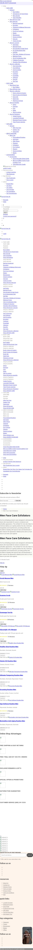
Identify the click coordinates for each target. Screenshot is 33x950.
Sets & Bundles (17, 17)
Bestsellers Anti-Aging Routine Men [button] (12, 721)
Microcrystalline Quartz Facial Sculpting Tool (15, 448)
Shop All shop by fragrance (10, 389)
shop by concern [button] (14, 43)
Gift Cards (6, 910)
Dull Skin (15, 52)
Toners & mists (17, 41)
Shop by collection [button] (15, 91)
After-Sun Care (17, 128)
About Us (5, 883)
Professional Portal (8, 908)
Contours (15, 73)
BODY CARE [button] (9, 83)
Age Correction (17, 66)
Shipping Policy (7, 887)
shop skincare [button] (13, 21)
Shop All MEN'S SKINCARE (10, 437)
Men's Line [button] (12, 135)
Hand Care (16, 99)
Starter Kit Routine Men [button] (8, 661)
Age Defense (16, 68)
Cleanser (15, 143)
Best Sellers (16, 12)
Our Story (9, 185)
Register (5, 214)
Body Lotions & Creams (19, 93)
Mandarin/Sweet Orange (19, 120)
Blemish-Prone (17, 46)
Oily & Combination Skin (19, 58)
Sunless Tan (16, 129)
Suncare (15, 39)
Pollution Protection (18, 60)
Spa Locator (9, 180)
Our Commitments (11, 193)
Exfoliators (16, 29)
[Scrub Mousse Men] (12, 574)
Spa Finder (6, 906)
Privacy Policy (7, 891)
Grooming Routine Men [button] (8, 689)
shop (4, 458)
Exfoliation (16, 145)
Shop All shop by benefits (10, 375)
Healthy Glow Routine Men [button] (9, 647)
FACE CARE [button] (9, 8)
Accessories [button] (13, 156)
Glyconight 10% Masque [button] (8, 630)
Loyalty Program (8, 902)
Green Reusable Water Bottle (21, 158)
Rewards (5, 200)
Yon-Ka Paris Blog (8, 912)
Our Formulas (10, 189)
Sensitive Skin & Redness (20, 62)
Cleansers (6, 922)
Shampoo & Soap (18, 100)
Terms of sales (7, 889)
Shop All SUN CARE (8, 408)
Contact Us (6, 885)
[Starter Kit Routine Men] (15, 657)
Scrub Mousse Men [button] (6, 578)
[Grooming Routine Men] (15, 686)
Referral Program (8, 904)
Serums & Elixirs (17, 37)
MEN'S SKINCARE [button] (11, 133)
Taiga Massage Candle (19, 164)
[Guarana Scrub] (10, 592)
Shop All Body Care (15, 89)
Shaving (15, 149)
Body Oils (15, 97)
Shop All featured (8, 257)
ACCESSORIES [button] (10, 155)
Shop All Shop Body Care (10, 344)
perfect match (7, 168)
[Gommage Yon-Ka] (12, 609)
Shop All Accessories (9, 452)
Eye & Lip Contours (18, 31)
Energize (15, 106)
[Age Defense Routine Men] (16, 700)
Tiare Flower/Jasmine (19, 122)
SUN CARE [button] (9, 124)
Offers (5, 930)
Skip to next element (6, 1)
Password (6, 209)
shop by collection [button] (15, 64)
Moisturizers (16, 35)
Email (4, 207)
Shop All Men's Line (8, 435)
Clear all (2, 572)
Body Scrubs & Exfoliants (20, 95)
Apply (2, 570)
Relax (14, 110)
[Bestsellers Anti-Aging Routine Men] (18, 717)
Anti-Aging (15, 44)
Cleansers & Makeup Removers (21, 27)
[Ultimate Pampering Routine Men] (17, 671)
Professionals (12, 3)
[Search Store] (18, 205)
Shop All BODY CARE (9, 391)
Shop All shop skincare (9, 282)
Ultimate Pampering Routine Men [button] (11, 675)
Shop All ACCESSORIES (9, 454)
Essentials (15, 75)
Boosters (15, 25)
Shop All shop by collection (10, 331)
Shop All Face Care (15, 19)
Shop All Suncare (8, 406)
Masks (14, 33)
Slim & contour (17, 112)
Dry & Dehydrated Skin (19, 50)
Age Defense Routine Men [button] (9, 704)
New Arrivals (16, 15)
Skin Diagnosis (10, 174)
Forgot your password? (9, 216)
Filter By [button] (2, 563)
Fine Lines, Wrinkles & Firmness (21, 54)
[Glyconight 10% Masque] (15, 626)
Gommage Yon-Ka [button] (6, 612)
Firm (14, 108)
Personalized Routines (19, 137)
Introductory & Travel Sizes (20, 14)
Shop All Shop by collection (11, 360)
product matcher (11, 172)
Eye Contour (16, 147)
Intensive (15, 77)
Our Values (9, 187)
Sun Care (15, 81)
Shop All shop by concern (10, 308)
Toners (5, 924)
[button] (4, 6)
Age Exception (17, 70)
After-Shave (16, 141)
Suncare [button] (12, 126)
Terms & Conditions (8, 893)
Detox (14, 104)
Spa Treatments (10, 178)
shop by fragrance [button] (15, 114)
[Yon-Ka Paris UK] (5, 196)
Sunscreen (16, 131)
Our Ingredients (10, 191)
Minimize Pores (17, 56)
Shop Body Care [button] (14, 85)
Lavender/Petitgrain (18, 118)
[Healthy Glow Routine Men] (16, 643)
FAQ (4, 894)
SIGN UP (30, 855)
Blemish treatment (18, 23)
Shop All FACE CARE (8, 333)
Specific (15, 79)
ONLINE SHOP (4, 3)
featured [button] (12, 10)
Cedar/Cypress (17, 116)
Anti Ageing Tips (7, 914)
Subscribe (18, 500)
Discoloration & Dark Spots (20, 48)
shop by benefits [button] (14, 102)
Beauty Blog (9, 184)
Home (5, 509)
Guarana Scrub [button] (5, 595)
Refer (4, 202)
